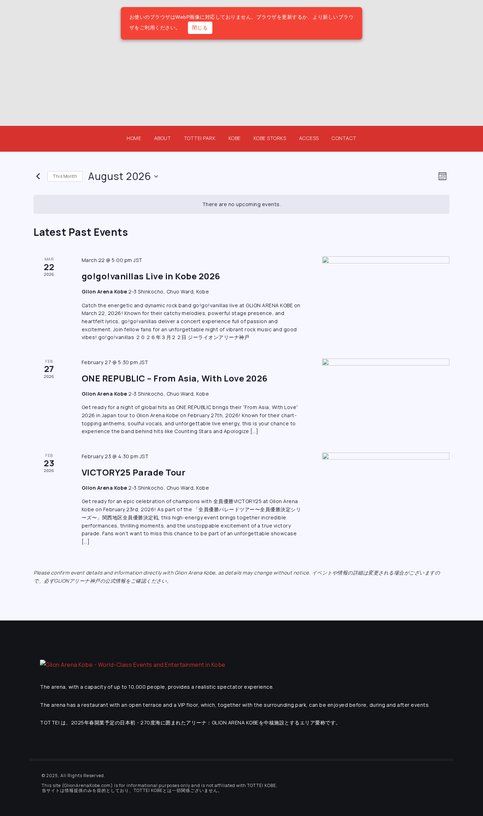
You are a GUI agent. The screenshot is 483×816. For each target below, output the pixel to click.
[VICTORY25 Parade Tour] (385, 486)
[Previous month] (38, 176)
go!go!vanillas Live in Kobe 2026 (151, 276)
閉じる (200, 27)
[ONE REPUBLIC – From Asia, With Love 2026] (385, 392)
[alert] (241, 204)
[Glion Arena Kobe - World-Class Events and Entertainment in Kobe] (133, 664)
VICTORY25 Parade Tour (134, 472)
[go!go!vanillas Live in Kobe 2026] (385, 289)
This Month (65, 176)
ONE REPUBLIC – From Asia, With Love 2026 (175, 378)
